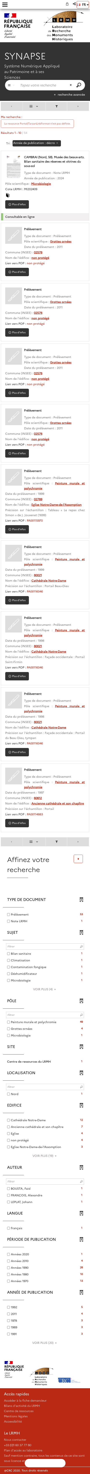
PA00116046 (35, 591)
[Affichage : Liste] (34, 106)
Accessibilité (13, 1421)
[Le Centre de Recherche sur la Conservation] (69, 1369)
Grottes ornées (60, 241)
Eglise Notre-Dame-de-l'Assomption (56, 505)
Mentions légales (16, 1416)
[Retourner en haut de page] (78, 859)
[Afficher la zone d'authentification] (68, 4)
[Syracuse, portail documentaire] (64, 26)
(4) (43, 989)
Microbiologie (41, 184)
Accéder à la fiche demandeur (25, 1400)
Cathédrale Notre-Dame (48, 580)
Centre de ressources (18, 1411)
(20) (43, 1343)
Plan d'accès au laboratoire (23, 1450)
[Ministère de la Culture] (14, 1369)
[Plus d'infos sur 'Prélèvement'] (13, 235)
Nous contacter (15, 1440)
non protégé (40, 258)
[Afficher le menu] (5, 4)
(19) (43, 1156)
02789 (38, 499)
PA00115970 (35, 520)
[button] (75, 4)
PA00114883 (35, 814)
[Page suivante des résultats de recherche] (78, 106)
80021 (38, 575)
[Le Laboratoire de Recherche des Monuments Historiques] (41, 1369)
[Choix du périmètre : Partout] (11, 85)
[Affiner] (56, 106)
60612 (38, 798)
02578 (38, 252)
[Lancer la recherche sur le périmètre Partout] (79, 85)
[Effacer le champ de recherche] (71, 85)
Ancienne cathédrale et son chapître (57, 803)
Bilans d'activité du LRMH (22, 1406)
